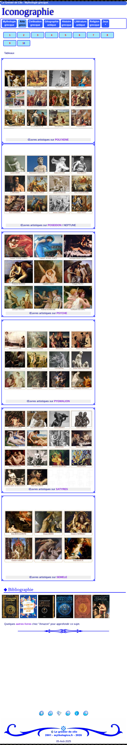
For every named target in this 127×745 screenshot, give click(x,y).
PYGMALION (62, 401)
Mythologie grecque (9, 23)
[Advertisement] (63, 671)
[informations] (77, 713)
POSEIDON (54, 225)
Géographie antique (52, 23)
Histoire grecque (66, 23)
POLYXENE (62, 139)
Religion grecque (94, 23)
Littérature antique (80, 23)
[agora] (59, 713)
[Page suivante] (86, 713)
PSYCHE (62, 313)
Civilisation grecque (35, 23)
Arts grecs (22, 23)
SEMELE (62, 577)
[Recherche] (41, 713)
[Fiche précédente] (50, 713)
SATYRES (62, 489)
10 (23, 43)
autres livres (23, 623)
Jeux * (105, 23)
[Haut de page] (68, 713)
